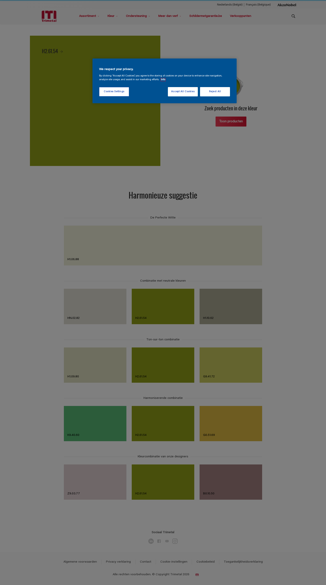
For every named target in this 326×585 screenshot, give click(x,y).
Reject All (215, 91)
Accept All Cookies (182, 91)
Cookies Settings (114, 91)
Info (163, 79)
